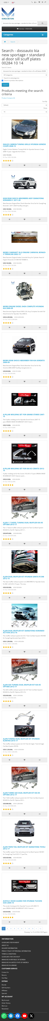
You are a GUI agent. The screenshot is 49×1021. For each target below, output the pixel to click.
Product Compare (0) (8, 98)
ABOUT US (5, 945)
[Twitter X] (31, 1016)
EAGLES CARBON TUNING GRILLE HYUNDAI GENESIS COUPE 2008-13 (24, 145)
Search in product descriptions (13, 80)
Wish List (4, 1006)
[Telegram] (11, 1016)
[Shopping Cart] (42, 2)
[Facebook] (18, 1016)
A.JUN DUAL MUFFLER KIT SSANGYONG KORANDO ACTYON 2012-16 (23, 632)
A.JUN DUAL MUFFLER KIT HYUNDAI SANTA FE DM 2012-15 (23, 577)
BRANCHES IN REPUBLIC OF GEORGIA (14, 960)
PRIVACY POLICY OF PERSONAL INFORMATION (16, 951)
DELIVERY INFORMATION (9, 948)
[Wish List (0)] (39, 2)
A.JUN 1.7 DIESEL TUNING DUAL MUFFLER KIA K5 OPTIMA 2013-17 (23, 523)
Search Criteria (6, 67)
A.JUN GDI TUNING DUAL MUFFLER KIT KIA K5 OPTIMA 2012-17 (22, 686)
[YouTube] (24, 1016)
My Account (5, 1000)
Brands (4, 985)
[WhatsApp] (4, 1016)
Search (13, 42)
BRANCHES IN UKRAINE (9, 965)
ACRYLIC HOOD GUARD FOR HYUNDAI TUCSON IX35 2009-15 (22, 902)
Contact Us (5, 972)
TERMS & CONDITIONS (9, 954)
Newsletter (5, 1009)
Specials (4, 993)
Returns (4, 975)
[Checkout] (45, 2)
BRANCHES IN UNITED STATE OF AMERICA (15, 962)
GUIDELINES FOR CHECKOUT (11, 957)
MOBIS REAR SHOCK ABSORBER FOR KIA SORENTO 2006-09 (24, 361)
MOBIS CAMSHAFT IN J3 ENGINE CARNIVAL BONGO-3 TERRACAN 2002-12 (24, 253)
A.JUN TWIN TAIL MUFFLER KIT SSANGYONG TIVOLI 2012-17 (24, 848)
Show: (45, 108)
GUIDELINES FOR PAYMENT (10, 942)
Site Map (4, 978)
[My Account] (35, 2)
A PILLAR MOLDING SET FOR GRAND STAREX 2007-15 (24, 415)
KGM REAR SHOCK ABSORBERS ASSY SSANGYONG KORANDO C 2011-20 (23, 199)
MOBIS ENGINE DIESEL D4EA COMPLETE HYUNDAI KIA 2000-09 (23, 307)
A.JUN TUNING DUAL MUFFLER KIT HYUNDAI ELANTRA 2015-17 (21, 740)
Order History (6, 1003)
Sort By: (44, 101)
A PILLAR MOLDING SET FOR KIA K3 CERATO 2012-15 (23, 469)
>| (40, 929)
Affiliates (4, 990)
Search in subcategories (11, 78)
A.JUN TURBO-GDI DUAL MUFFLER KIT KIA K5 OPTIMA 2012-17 (21, 794)
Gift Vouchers (6, 988)
